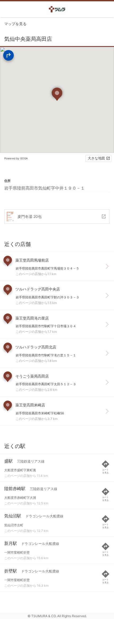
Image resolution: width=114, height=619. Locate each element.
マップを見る (15, 23)
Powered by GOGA (16, 158)
